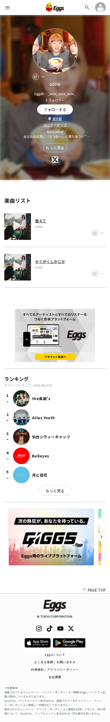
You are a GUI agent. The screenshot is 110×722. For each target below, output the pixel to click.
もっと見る (55, 147)
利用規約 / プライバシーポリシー (55, 669)
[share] (35, 77)
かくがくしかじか (50, 261)
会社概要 (55, 677)
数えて (40, 220)
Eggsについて (55, 654)
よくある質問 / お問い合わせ (55, 662)
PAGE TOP (97, 590)
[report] (43, 77)
